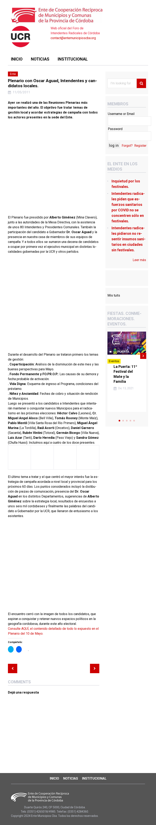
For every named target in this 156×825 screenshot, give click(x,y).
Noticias (40, 59)
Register (140, 146)
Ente (13, 74)
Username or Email (121, 114)
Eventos (114, 361)
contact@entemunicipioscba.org (73, 38)
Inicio (17, 59)
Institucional (73, 59)
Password (115, 129)
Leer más (139, 260)
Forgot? (127, 146)
